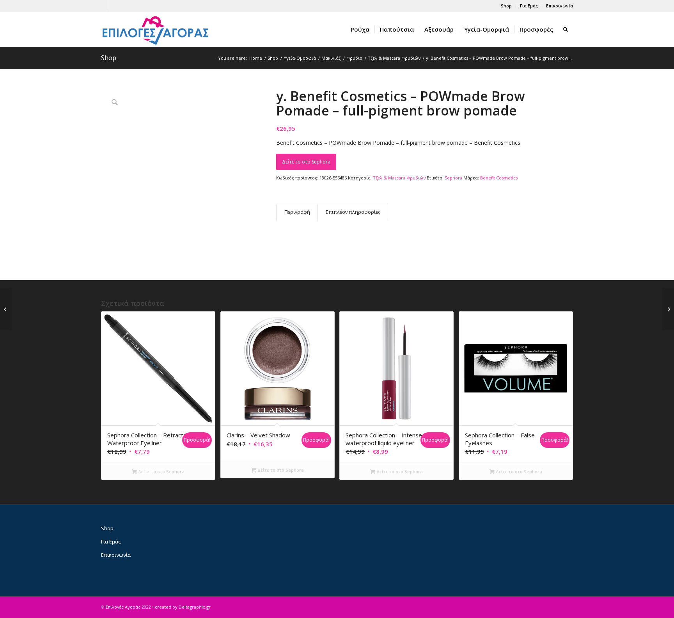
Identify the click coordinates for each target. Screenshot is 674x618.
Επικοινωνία (559, 6)
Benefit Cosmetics (499, 178)
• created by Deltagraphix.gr (181, 607)
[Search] (565, 29)
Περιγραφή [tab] (297, 212)
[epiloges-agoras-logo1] (155, 29)
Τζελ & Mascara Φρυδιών (399, 178)
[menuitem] (506, 6)
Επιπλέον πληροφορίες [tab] (353, 212)
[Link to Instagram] (115, 6)
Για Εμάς (529, 6)
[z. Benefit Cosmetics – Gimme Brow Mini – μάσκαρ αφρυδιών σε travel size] (668, 309)
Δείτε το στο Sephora (306, 161)
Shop (506, 6)
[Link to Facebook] (103, 6)
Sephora (453, 178)
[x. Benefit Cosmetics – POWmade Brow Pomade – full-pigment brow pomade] (6, 309)
